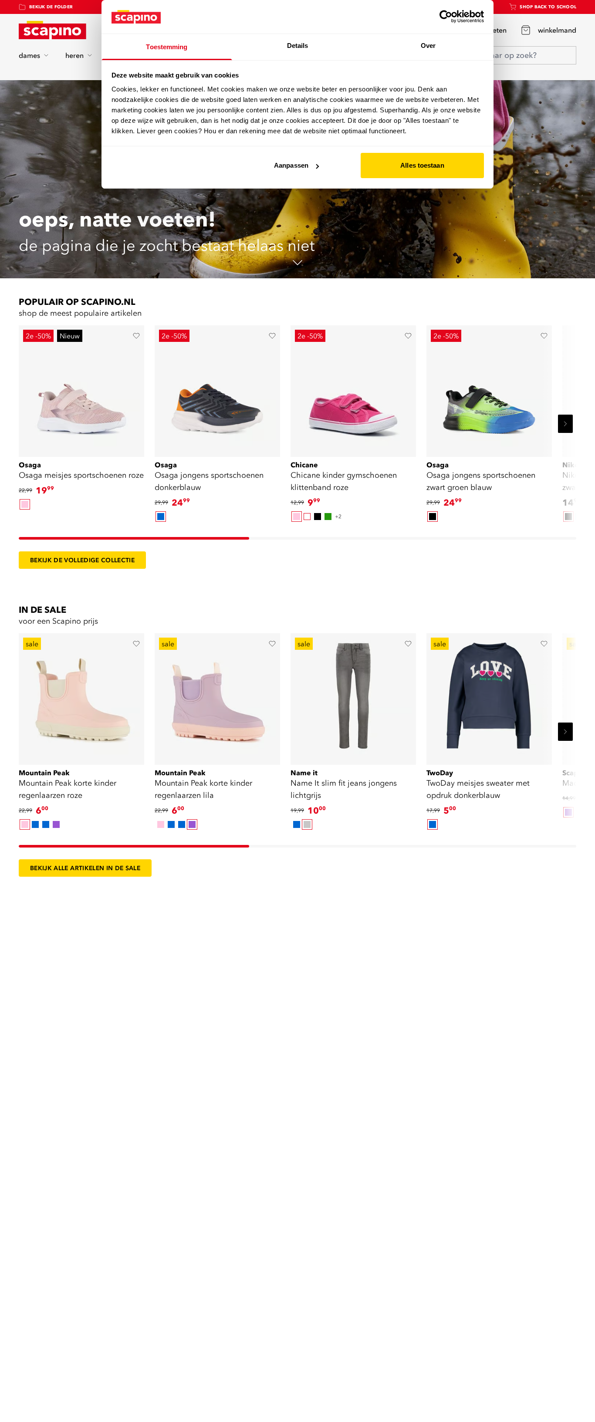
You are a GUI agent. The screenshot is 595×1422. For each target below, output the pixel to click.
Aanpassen (291, 165)
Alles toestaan (422, 165)
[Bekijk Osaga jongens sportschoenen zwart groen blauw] (489, 388)
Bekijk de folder (51, 7)
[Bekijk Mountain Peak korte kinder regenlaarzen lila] (217, 696)
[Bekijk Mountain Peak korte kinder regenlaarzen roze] (81, 696)
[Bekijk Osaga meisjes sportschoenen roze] (81, 388)
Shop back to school (548, 7)
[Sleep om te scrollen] (134, 538)
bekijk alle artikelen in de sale (85, 868)
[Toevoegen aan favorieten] (136, 335)
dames (29, 55)
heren (74, 55)
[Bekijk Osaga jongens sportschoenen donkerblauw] (217, 388)
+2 (338, 516)
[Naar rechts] (565, 424)
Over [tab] (428, 45)
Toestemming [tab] (166, 47)
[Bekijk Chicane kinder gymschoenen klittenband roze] (353, 388)
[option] (24, 504)
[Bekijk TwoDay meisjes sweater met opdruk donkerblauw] (489, 696)
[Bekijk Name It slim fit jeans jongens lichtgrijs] (353, 696)
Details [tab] (297, 45)
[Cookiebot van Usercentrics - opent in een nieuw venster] (446, 16)
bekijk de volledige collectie (82, 560)
